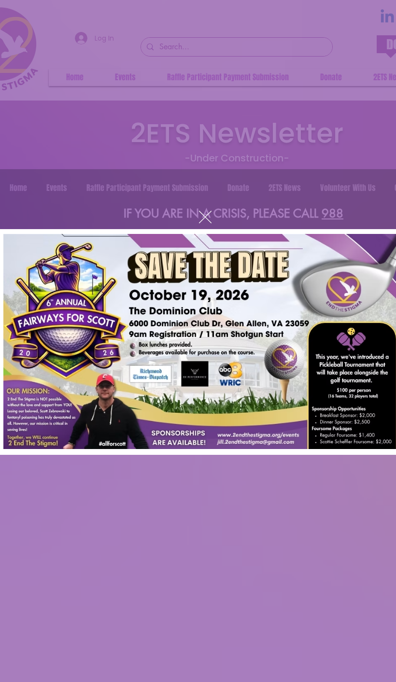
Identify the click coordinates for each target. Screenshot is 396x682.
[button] (205, 217)
